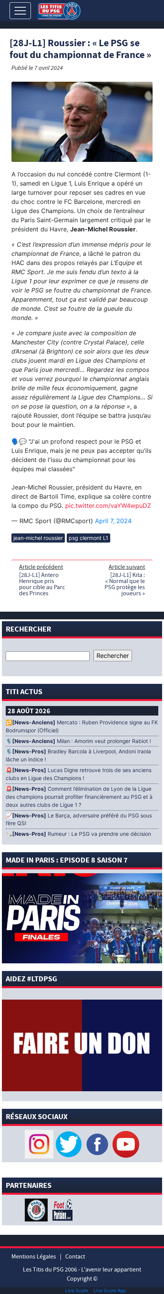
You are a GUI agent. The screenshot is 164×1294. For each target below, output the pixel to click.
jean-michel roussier (38, 538)
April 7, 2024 (113, 521)
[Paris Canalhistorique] (37, 1209)
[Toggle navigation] (20, 10)
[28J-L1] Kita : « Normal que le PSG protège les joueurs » (125, 584)
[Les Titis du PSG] (59, 10)
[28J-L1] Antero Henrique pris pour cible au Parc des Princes (42, 584)
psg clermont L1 (88, 538)
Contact (75, 1256)
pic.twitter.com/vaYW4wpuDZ (108, 505)
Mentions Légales (33, 1256)
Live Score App (109, 1290)
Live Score (76, 1290)
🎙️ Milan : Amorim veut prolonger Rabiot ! (78, 741)
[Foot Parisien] (61, 1209)
